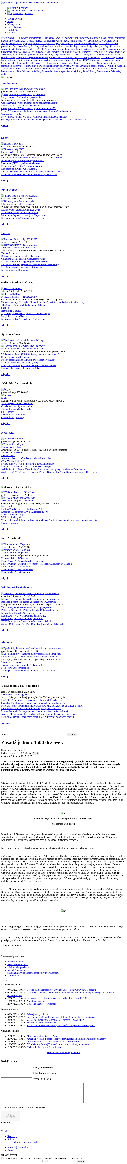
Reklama (11, 1139)
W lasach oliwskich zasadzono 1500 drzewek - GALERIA (55, 1020)
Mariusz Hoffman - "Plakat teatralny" (19, 296)
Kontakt (11, 1150)
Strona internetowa (42, 1079)
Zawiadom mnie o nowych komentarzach (25, 1107)
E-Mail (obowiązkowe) (44, 1073)
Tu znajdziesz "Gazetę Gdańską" (23, 1142)
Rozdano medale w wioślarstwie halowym (22, 348)
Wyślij (4, 1131)
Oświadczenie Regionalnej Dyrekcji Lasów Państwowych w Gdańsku (61, 989)
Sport (4, 137)
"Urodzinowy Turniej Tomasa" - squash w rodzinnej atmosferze (58, 1044)
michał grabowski (16, 970)
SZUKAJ (72, 735)
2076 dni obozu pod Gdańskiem (17, 500)
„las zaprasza (13, 975)
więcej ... (5, 125)
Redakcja (12, 1136)
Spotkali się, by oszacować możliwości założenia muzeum (29, 656)
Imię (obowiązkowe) (43, 1067)
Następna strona (72, 1052)
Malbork (7, 642)
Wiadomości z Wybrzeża (16, 587)
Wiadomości (9, 83)
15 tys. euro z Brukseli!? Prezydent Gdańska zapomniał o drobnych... (61, 1025)
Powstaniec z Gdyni (11, 447)
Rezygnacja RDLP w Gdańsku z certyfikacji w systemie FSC (57, 998)
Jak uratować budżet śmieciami (42, 1022)
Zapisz (81, 1161)
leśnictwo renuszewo (17, 964)
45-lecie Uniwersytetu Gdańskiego (44, 1047)
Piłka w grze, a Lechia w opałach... (18, 204)
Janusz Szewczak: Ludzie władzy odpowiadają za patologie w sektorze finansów (66, 1038)
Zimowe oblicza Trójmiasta (14, 552)
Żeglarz (5, 398)
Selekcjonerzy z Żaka (37, 1014)
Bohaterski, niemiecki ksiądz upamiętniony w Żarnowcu (28, 601)
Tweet (4, 981)
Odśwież (5, 1122)
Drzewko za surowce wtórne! (41, 1003)
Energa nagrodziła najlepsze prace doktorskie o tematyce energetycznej (61, 1017)
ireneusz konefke (15, 961)
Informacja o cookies (17, 1147)
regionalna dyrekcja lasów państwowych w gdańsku (33, 972)
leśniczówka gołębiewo (18, 967)
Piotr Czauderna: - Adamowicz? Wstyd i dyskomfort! (53, 1041)
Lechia (5, 233)
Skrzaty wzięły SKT (11, 152)
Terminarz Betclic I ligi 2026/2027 (18, 247)
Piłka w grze (9, 189)
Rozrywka (7, 432)
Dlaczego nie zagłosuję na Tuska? (17, 694)
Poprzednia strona (55, 1052)
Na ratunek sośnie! (36, 1001)
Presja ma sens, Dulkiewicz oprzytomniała (22, 97)
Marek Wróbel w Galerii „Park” (42, 1036)
